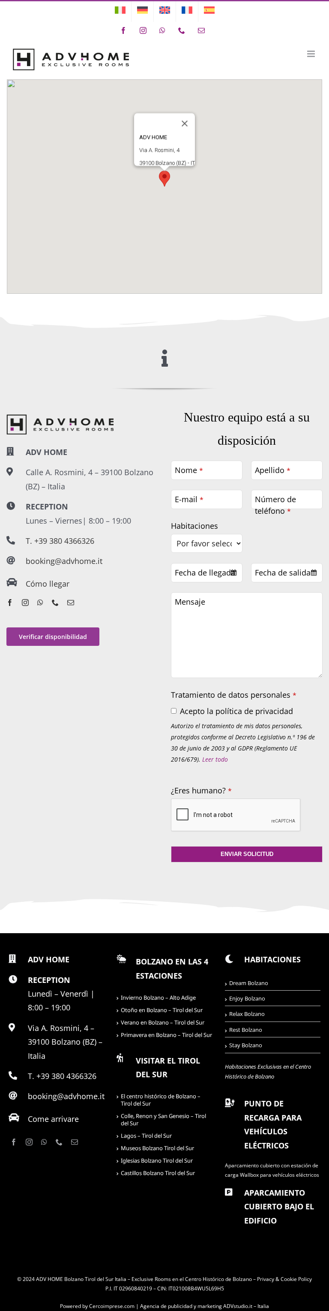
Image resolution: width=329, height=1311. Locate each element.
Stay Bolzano (245, 1045)
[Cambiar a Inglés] (165, 11)
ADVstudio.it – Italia (246, 1306)
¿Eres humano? (201, 790)
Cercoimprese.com (112, 1306)
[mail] (70, 602)
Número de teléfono (275, 505)
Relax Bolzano (247, 1014)
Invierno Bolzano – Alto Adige (158, 997)
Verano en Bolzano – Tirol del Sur (162, 1022)
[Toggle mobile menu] (311, 53)
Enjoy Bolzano (247, 998)
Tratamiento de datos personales (233, 695)
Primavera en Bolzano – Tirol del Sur (166, 1035)
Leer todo (215, 759)
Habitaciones (194, 526)
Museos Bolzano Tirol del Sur (157, 1148)
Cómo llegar (47, 584)
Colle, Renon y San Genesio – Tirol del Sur (163, 1119)
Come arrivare (53, 1119)
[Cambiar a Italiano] (120, 11)
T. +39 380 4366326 (60, 541)
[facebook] (9, 602)
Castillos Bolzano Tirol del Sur (158, 1173)
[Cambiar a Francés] (187, 11)
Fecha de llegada (205, 572)
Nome (189, 470)
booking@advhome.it (64, 561)
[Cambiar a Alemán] (142, 11)
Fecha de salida (283, 572)
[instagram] (25, 602)
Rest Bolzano (245, 1030)
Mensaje (190, 602)
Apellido (272, 470)
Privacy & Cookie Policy (284, 1279)
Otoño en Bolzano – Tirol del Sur (162, 1010)
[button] (164, 178)
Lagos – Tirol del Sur (146, 1135)
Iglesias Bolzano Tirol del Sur (157, 1160)
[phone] (55, 602)
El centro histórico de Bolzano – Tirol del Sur (160, 1099)
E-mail (189, 499)
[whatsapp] (40, 602)
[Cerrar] (184, 123)
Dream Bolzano (248, 983)
